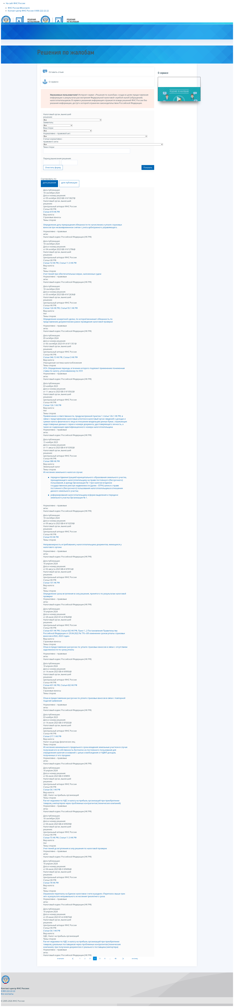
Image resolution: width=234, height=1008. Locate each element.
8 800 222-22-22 (8, 991)
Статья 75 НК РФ (51, 837)
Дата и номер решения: (54, 195)
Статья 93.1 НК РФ (69, 308)
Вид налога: (48, 214)
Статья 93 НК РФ (51, 537)
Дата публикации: (51, 190)
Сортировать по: (49, 178)
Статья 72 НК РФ (51, 263)
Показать (147, 167)
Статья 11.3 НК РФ (68, 263)
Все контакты (7, 994)
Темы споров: (49, 220)
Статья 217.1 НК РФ (52, 736)
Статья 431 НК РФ (51, 630)
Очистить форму (53, 167)
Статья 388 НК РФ (51, 461)
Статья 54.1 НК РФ (51, 789)
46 (115, 958)
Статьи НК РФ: (50, 209)
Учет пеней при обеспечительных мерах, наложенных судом (72, 274)
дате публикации (69, 182)
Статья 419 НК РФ (51, 211)
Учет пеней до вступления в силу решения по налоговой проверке (75, 848)
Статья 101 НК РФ (51, 582)
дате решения (49, 182)
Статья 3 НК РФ (70, 357)
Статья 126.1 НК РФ (52, 405)
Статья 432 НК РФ (69, 630)
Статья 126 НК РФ (51, 308)
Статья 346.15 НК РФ (52, 357)
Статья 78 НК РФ (51, 882)
